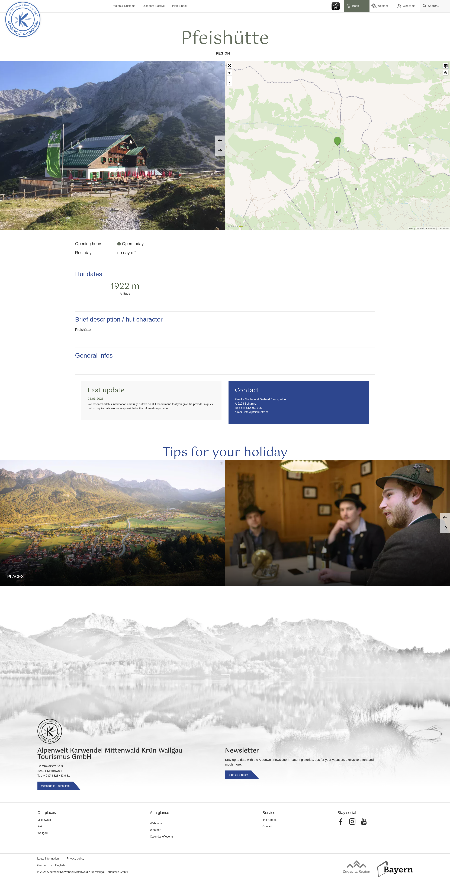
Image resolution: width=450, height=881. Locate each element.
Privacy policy (75, 858)
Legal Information (48, 858)
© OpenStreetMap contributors (434, 228)
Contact (267, 826)
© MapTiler (414, 228)
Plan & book (179, 5)
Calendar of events (161, 836)
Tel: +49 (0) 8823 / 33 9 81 (53, 775)
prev (220, 141)
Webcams (409, 5)
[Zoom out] (229, 78)
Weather (382, 5)
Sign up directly (238, 774)
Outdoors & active (154, 5)
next (220, 151)
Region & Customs (123, 5)
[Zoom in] (229, 72)
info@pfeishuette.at (256, 412)
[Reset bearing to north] (229, 83)
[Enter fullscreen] (229, 65)
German (42, 865)
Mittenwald (44, 819)
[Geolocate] (445, 72)
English (60, 865)
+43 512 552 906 (251, 407)
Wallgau (42, 833)
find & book (269, 819)
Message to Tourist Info (55, 785)
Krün (40, 826)
